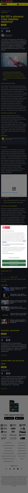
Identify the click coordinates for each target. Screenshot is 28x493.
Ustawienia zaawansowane (14, 257)
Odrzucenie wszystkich (14, 261)
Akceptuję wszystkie (14, 264)
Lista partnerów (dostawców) (7, 253)
